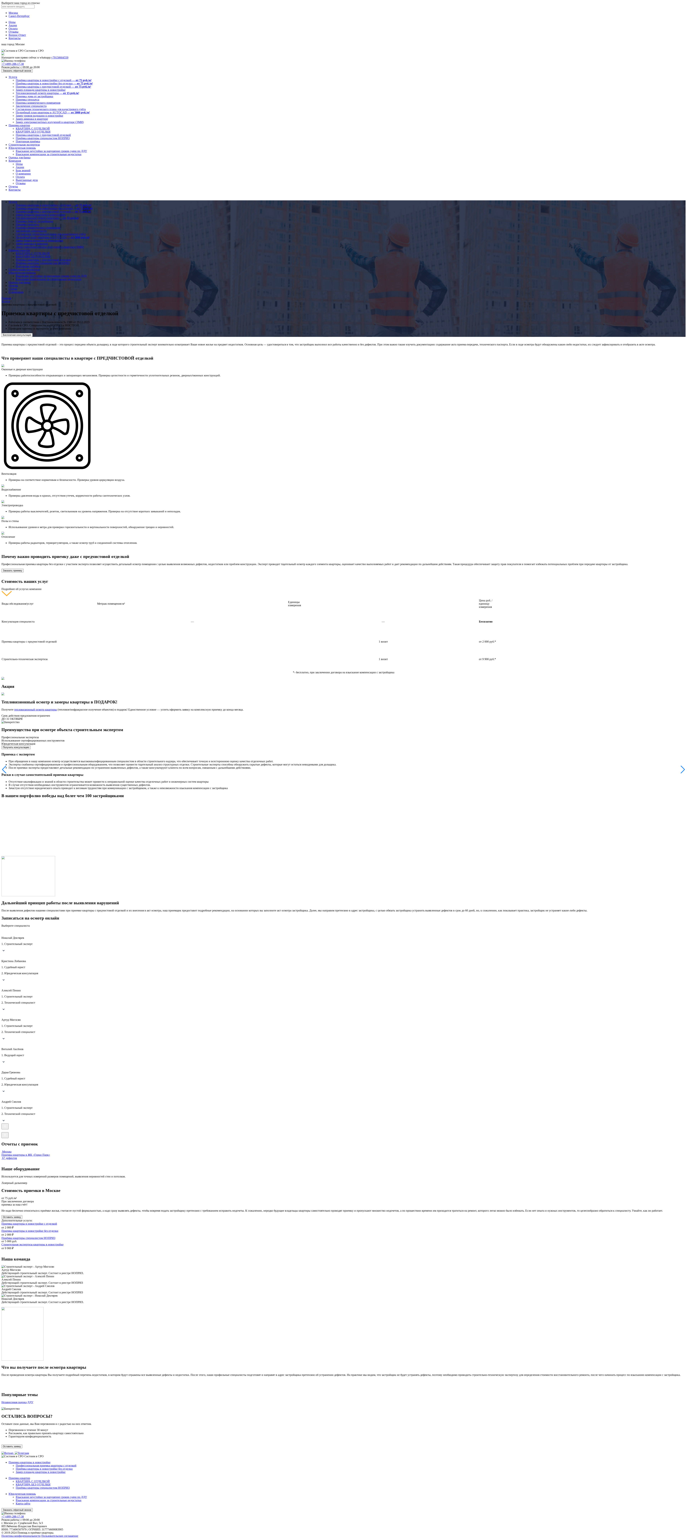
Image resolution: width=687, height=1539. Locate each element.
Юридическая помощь (22, 147)
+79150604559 (59, 57)
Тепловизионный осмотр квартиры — (47, 93)
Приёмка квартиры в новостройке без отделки (44, 1468)
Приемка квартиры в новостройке (29, 1462)
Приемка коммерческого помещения (38, 102)
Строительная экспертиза (24, 144)
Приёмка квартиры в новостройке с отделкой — (54, 80)
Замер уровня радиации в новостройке (39, 115)
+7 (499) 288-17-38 (12, 63)
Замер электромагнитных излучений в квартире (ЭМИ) (50, 122)
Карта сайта (23, 1503)
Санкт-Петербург (19, 16)
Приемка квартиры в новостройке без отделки (29, 1230)
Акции (13, 25)
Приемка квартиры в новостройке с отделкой (29, 1223)
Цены (12, 22)
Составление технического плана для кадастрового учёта (51, 109)
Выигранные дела (27, 180)
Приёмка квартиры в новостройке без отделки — (54, 83)
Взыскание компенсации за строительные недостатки (48, 154)
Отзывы (13, 31)
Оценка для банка (19, 157)
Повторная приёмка (28, 141)
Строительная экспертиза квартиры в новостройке (32, 1244)
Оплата (13, 28)
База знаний (23, 170)
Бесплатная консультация (17, 335)
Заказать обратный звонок (17, 70)
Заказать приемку (12, 570)
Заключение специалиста (31, 106)
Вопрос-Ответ (17, 34)
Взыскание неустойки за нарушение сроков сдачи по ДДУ (51, 151)
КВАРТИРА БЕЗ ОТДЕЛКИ (33, 131)
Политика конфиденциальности (21, 1535)
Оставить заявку (12, 1217)
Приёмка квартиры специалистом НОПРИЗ (43, 138)
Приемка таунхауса (27, 99)
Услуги (13, 77)
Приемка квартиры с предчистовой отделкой (43, 134)
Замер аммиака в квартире (32, 118)
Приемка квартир (19, 125)
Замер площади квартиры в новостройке (40, 89)
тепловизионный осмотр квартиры (35, 709)
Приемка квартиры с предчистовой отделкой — (53, 86)
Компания (15, 160)
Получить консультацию (16, 747)
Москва (13, 12)
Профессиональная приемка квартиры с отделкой (46, 1465)
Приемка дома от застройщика (34, 96)
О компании (23, 173)
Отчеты (13, 186)
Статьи (13, 288)
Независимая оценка (14, 1402)
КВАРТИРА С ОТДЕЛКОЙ (33, 128)
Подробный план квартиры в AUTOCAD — (53, 112)
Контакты (15, 38)
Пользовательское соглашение (59, 1535)
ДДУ (30, 1402)
